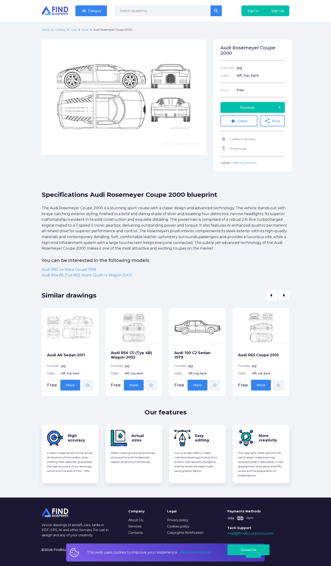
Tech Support (239, 528)
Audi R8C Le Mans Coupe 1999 (69, 269)
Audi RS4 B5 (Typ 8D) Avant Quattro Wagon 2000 (87, 275)
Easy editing (202, 438)
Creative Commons (243, 162)
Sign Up (277, 11)
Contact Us (248, 550)
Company (136, 511)
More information (195, 552)
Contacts (135, 533)
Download (261, 107)
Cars (74, 29)
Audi (85, 29)
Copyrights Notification (185, 533)
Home (46, 29)
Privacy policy (177, 520)
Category (91, 11)
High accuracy (76, 438)
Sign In (253, 11)
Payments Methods (244, 511)
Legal (172, 511)
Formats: (227, 68)
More (70, 385)
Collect (238, 121)
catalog (60, 29)
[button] (271, 295)
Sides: (224, 75)
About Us (135, 520)
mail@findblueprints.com (250, 533)
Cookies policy (178, 526)
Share (272, 121)
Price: (224, 90)
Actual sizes (137, 438)
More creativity (268, 438)
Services (134, 526)
